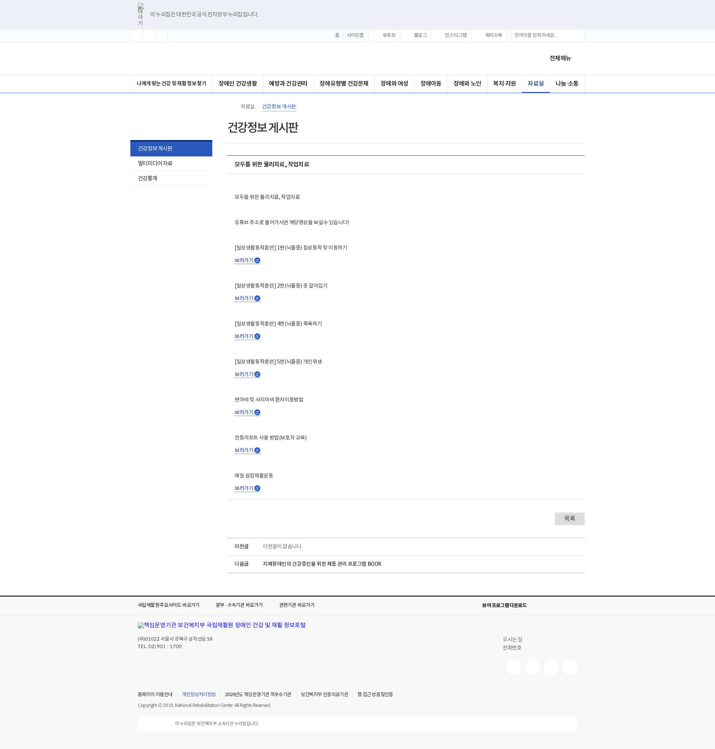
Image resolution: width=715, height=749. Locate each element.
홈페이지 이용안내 (155, 695)
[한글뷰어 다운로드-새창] (537, 605)
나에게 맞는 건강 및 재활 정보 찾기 (171, 83)
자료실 (536, 83)
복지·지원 (504, 83)
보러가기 (247, 261)
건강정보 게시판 (155, 149)
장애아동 (431, 83)
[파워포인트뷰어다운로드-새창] (548, 605)
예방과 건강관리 (288, 83)
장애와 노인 (467, 83)
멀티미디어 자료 (155, 164)
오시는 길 (512, 640)
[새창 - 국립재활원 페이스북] (569, 667)
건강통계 (143, 179)
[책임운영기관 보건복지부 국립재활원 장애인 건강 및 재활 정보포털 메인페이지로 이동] (222, 625)
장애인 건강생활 (238, 83)
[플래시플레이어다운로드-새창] (572, 605)
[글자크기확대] (137, 36)
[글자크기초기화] (149, 36)
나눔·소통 (567, 83)
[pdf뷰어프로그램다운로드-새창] (560, 605)
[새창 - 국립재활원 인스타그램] (551, 667)
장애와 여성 (394, 83)
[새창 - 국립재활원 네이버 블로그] (532, 667)
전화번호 (512, 648)
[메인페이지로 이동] (200, 58)
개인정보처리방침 (199, 695)
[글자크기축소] (161, 36)
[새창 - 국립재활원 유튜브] (513, 667)
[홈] (231, 107)
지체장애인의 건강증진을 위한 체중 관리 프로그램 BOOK (322, 564)
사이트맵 (355, 35)
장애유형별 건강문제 (344, 83)
